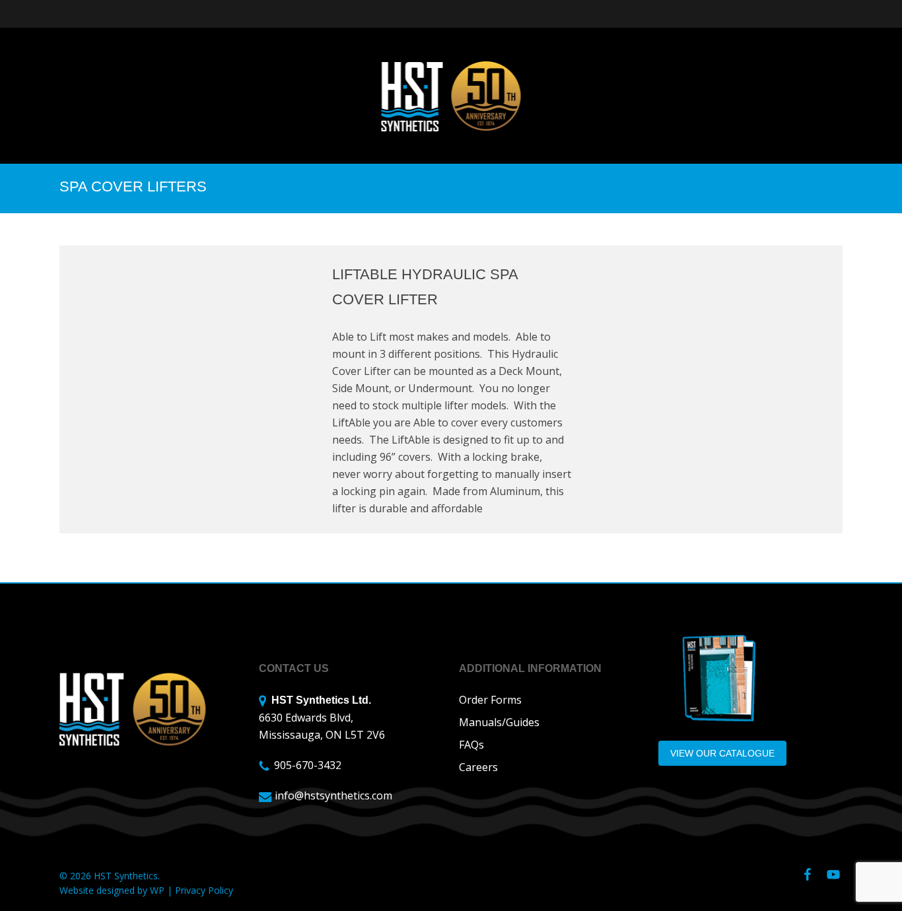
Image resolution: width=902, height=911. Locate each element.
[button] (722, 753)
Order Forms (490, 699)
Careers (478, 767)
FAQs (471, 744)
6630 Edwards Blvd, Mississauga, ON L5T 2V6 (322, 718)
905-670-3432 (307, 765)
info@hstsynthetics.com (333, 795)
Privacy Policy (204, 890)
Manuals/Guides (499, 722)
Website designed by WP (111, 890)
